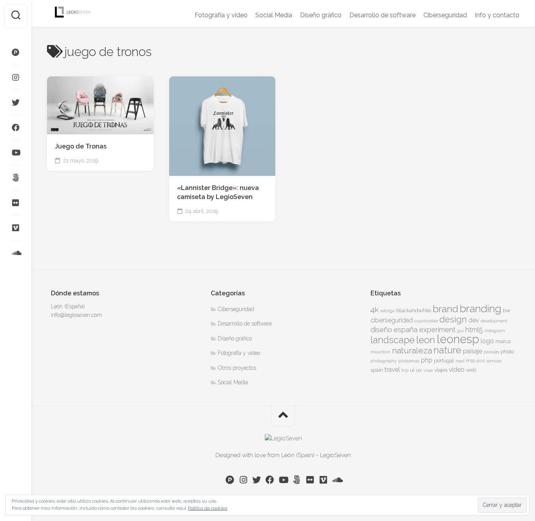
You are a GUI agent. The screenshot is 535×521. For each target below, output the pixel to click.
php (426, 360)
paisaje (472, 351)
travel (392, 369)
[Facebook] (15, 128)
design (453, 319)
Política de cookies (207, 508)
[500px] (15, 178)
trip (404, 370)
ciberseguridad (392, 320)
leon (425, 340)
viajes (440, 370)
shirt (480, 360)
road (460, 360)
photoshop (408, 360)
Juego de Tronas (81, 146)
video (457, 369)
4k (375, 309)
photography (384, 360)
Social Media (273, 15)
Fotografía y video (221, 15)
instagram (494, 330)
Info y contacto (497, 15)
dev (473, 320)
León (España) (68, 306)
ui (412, 370)
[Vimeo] (15, 228)
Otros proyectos (237, 368)
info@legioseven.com (76, 315)
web (471, 370)
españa (406, 330)
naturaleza (412, 350)
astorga (387, 310)
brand (445, 309)
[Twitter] (15, 103)
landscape (393, 340)
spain (377, 370)
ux (419, 370)
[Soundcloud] (15, 253)
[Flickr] (15, 203)
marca (503, 341)
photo (507, 351)
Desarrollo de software (382, 15)
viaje (428, 370)
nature (447, 350)
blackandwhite (413, 310)
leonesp (458, 339)
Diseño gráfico (321, 15)
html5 (474, 330)
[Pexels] (15, 52)
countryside (426, 320)
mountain (380, 351)
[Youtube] (15, 153)
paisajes (491, 351)
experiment (437, 330)
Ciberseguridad (445, 15)
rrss (470, 360)
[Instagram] (15, 78)
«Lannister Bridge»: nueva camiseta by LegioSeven (218, 192)
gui (460, 330)
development (494, 320)
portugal (444, 360)
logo (487, 341)
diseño (381, 330)
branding (480, 308)
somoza (494, 360)
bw (506, 310)
